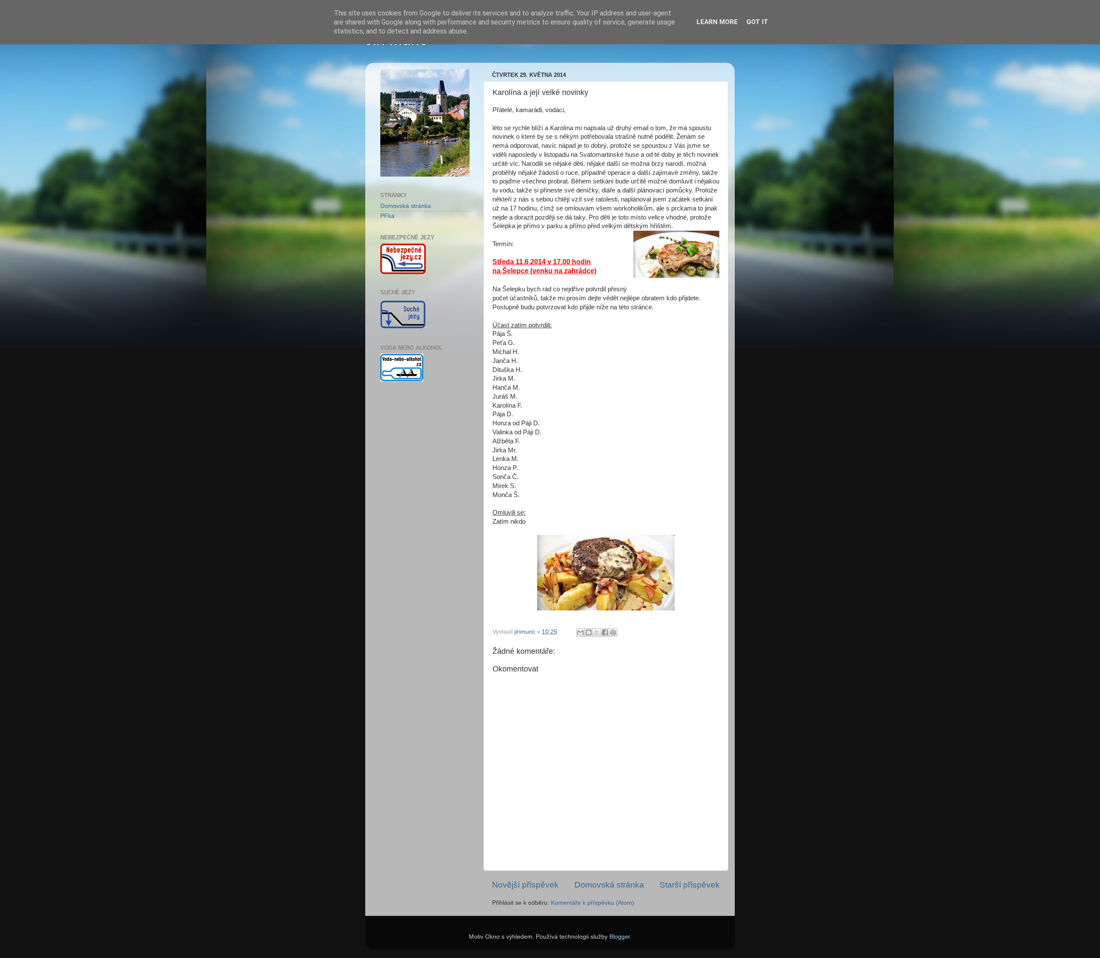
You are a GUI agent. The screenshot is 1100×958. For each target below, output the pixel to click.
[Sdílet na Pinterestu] (613, 632)
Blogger (619, 937)
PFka (387, 216)
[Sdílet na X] (597, 632)
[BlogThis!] (588, 632)
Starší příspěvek (690, 884)
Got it (757, 22)
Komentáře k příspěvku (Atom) (592, 903)
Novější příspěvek (525, 884)
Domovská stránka (609, 884)
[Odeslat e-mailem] (580, 632)
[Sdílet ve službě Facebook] (605, 632)
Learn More (717, 22)
